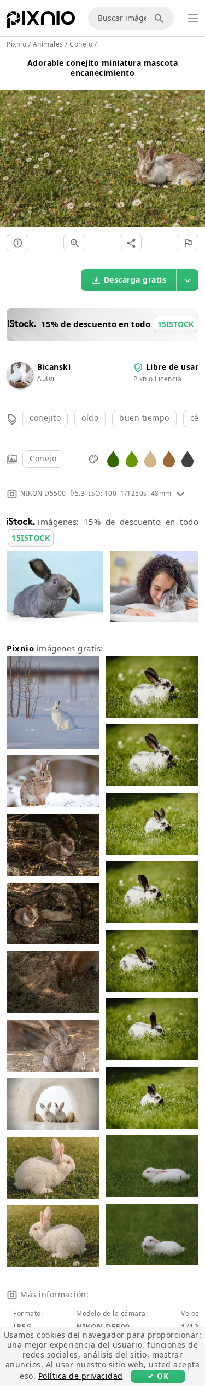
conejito (45, 418)
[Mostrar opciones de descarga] (187, 280)
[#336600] (113, 458)
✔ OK (158, 1376)
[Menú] (192, 18)
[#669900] (132, 458)
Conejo (43, 458)
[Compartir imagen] (131, 242)
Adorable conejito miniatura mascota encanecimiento (102, 68)
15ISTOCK (30, 537)
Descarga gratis (135, 279)
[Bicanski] (20, 385)
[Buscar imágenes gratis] (160, 18)
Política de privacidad (80, 1376)
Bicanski (54, 367)
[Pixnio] (41, 22)
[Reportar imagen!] (187, 242)
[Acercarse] (74, 242)
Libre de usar (172, 367)
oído (89, 418)
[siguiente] (192, 146)
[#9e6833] (169, 458)
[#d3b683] (150, 458)
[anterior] (12, 146)
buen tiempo (144, 418)
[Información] (17, 242)
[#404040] (187, 458)
